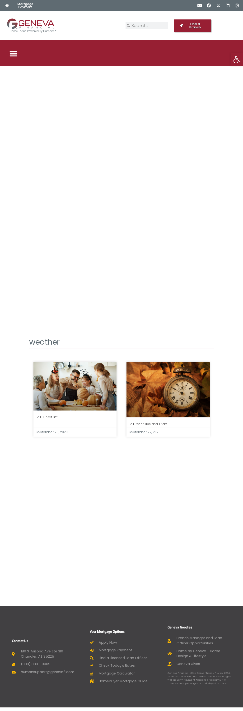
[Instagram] (237, 5)
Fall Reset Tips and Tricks (148, 424)
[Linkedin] (227, 5)
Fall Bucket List (46, 417)
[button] (13, 53)
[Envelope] (200, 5)
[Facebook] (209, 5)
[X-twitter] (218, 5)
